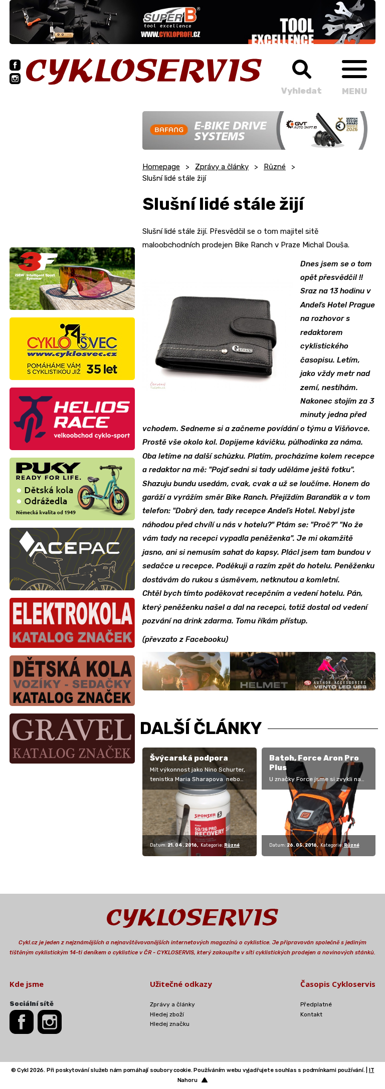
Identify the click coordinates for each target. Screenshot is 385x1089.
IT (371, 1070)
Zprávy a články (222, 166)
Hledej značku (169, 1023)
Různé (275, 166)
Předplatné (316, 1004)
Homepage (161, 166)
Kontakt (311, 1014)
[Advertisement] (72, 173)
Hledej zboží (167, 1014)
